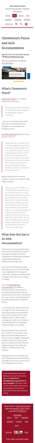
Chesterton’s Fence (9, 99)
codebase (8, 20)
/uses (16, 418)
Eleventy (16, 409)
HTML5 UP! (22, 411)
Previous (8, 432)
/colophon (24, 418)
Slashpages (17, 415)
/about (9, 418)
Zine (27, 16)
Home (8, 16)
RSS (22, 409)
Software (27, 20)
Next (26, 432)
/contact (19, 421)
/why (26, 421)
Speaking (17, 20)
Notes (21, 16)
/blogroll (10, 421)
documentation (7, 63)
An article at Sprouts (9, 134)
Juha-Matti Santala (17, 6)
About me (9, 24)
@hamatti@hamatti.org (13, 57)
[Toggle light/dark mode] (26, 24)
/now (17, 426)
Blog (14, 16)
